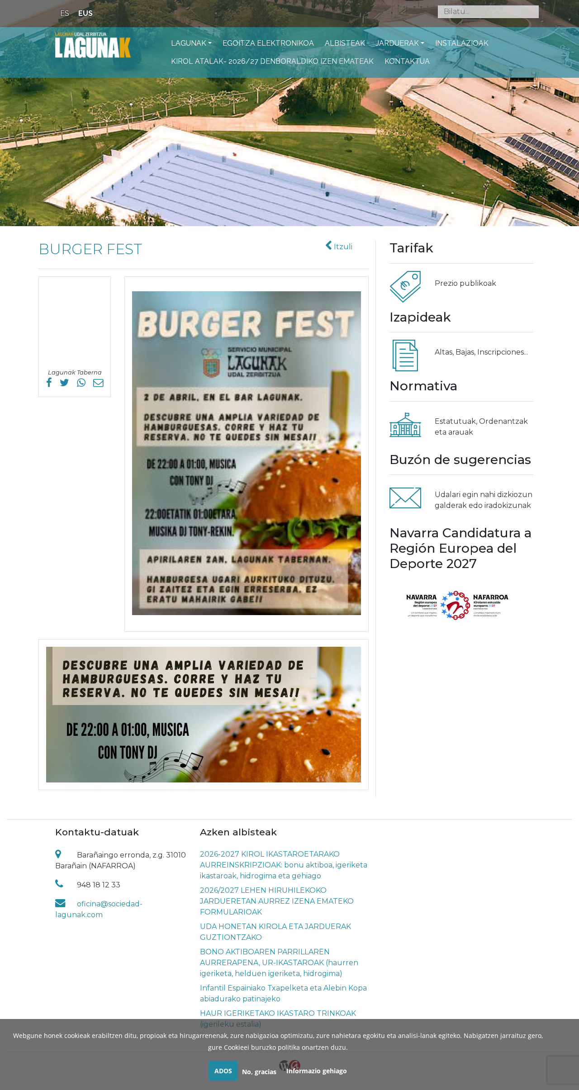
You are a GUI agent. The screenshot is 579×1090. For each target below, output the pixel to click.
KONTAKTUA (407, 61)
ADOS (223, 1070)
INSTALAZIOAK (462, 43)
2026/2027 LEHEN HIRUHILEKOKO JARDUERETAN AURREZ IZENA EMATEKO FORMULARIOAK (277, 901)
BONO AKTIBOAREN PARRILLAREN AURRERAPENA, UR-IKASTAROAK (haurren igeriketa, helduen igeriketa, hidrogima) (279, 963)
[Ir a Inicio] (93, 45)
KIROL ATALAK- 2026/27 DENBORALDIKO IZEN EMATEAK (272, 61)
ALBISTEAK (345, 43)
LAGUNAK (188, 43)
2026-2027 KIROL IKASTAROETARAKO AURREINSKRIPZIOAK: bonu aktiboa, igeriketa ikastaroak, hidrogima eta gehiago (283, 865)
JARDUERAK (397, 43)
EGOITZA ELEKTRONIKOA (268, 43)
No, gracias (259, 1071)
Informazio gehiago (316, 1070)
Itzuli (342, 246)
